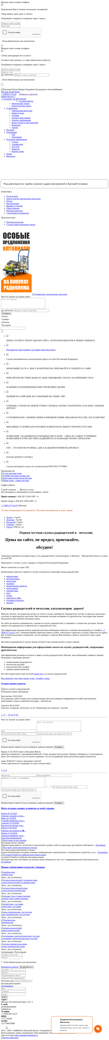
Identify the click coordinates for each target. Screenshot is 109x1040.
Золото (9, 517)
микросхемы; (12, 576)
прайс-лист (39, 674)
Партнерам (17, 137)
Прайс (9, 154)
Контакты (10, 156)
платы (9, 595)
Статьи (15, 142)
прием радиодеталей (10, 930)
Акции (15, 127)
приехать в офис (13, 598)
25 (14, 715)
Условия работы (26, 101)
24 (12, 715)
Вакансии (16, 125)
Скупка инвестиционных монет (20, 224)
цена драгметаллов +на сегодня (15, 914)
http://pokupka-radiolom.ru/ (26, 1035)
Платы (9, 201)
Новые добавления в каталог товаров (23, 867)
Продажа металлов (14, 222)
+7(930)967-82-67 (10, 99)
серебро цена (7, 874)
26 (17, 715)
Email (11, 92)
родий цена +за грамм (11, 906)
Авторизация (7, 986)
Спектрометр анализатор (17, 213)
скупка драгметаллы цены (13, 946)
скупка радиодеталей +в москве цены (18, 882)
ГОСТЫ (15, 147)
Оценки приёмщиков (21, 120)
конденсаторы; (13, 579)
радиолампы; (12, 588)
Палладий (10, 522)
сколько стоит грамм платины (14, 898)
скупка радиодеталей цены (13, 890)
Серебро (10, 524)
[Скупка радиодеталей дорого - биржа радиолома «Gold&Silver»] (1, 87)
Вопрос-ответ (18, 151)
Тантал (9, 527)
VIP (13, 135)
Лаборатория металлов (22, 111)
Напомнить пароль (9, 967)
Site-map (5, 92)
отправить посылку (15, 600)
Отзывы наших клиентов (13, 683)
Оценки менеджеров (21, 118)
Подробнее (101, 845)
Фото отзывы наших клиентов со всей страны (27, 808)
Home (17, 92)
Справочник (17, 144)
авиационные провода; (16, 586)
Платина (10, 520)
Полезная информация (16, 139)
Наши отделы (18, 113)
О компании (12, 108)
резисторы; (11, 581)
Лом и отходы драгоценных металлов (23, 199)
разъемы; (10, 583)
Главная (22, 99)
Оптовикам (11, 132)
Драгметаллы (7, 922)
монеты (9, 603)
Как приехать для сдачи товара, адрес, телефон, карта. (25, 678)
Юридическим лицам (21, 106)
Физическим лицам (20, 103)
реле (8, 593)
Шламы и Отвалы (14, 206)
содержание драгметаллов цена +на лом (19, 938)
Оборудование (13, 208)
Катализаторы (12, 203)
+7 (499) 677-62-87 (9, 505)
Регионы (10, 130)
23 (9, 715)
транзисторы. (12, 591)
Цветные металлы (14, 211)
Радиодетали (12, 196)
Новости (16, 149)
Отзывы (15, 115)
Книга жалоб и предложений (25, 123)
